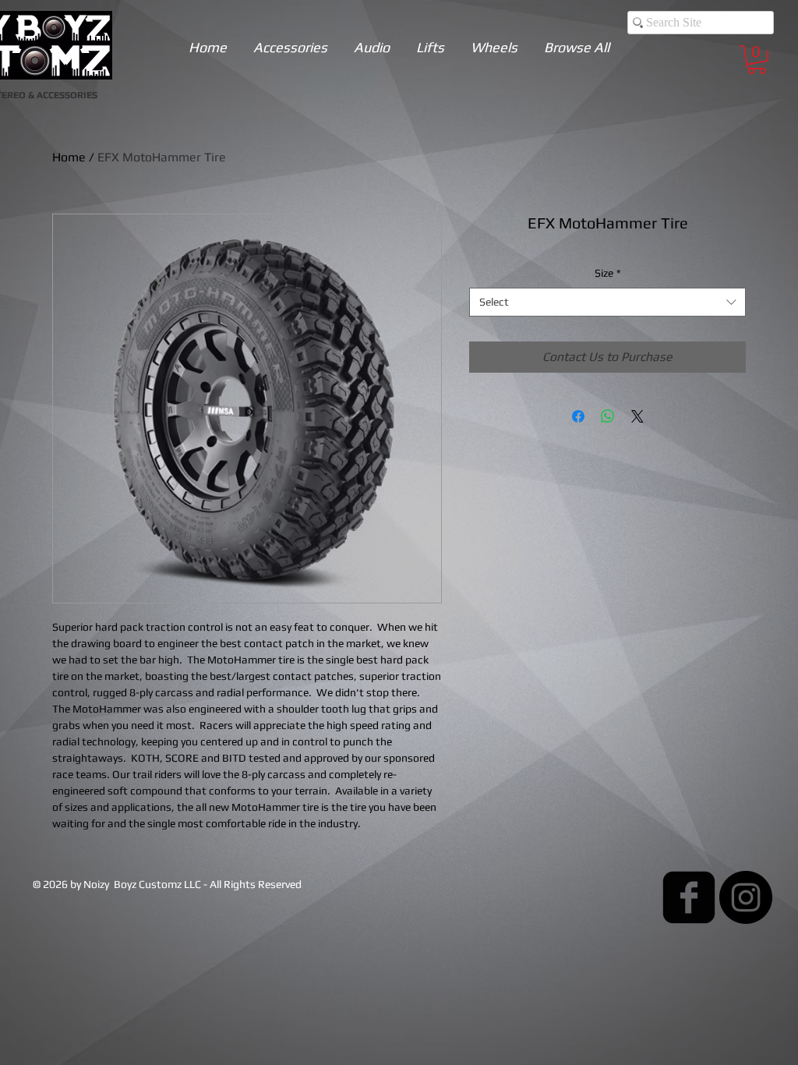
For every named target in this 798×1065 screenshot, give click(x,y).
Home (69, 157)
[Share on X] (637, 416)
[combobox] (607, 302)
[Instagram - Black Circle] (745, 897)
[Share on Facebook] (578, 416)
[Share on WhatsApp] (607, 416)
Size (608, 273)
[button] (757, 59)
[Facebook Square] (688, 897)
